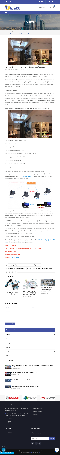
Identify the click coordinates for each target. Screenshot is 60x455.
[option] (12, 288)
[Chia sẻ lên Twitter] (9, 272)
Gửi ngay (52, 438)
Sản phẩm (8, 347)
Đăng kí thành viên (10, 441)
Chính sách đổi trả (36, 414)
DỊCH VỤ (8, 343)
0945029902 (9, 418)
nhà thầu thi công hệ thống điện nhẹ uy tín (15, 268)
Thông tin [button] (8, 428)
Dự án (7, 338)
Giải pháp (8, 355)
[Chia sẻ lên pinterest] (12, 272)
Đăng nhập (50, 1)
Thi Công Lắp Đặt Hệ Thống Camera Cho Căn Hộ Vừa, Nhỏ (26, 386)
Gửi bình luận (10, 324)
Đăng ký (41, 1)
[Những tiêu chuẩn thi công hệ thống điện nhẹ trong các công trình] (30, 284)
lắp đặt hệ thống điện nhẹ (15, 265)
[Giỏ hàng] (54, 7)
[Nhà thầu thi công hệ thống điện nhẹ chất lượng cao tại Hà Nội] (47, 282)
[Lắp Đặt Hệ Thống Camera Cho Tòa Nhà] (8, 380)
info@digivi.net (9, 421)
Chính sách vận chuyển (37, 411)
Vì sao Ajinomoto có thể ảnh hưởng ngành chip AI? (24, 372)
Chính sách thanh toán (37, 408)
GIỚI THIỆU (8, 334)
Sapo (39, 452)
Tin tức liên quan (9, 276)
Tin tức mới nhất (9, 360)
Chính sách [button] (34, 405)
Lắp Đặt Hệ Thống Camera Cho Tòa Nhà (21, 379)
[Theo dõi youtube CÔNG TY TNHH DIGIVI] (39, 443)
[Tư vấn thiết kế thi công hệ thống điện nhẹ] (12, 284)
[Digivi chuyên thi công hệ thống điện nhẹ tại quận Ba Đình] (30, 51)
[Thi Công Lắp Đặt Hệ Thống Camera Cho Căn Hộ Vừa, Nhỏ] (8, 387)
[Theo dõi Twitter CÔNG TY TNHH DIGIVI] (10, 2)
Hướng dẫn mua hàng (10, 432)
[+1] (16, 272)
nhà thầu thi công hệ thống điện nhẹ (31, 265)
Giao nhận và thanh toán (11, 435)
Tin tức (7, 351)
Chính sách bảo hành (37, 417)
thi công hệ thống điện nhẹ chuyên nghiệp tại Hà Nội (39, 268)
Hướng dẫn (8, 443)
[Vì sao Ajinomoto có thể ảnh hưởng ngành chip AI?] (8, 374)
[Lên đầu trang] (56, 445)
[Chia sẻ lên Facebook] (6, 272)
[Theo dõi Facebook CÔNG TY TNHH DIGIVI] (6, 2)
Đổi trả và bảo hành (10, 438)
